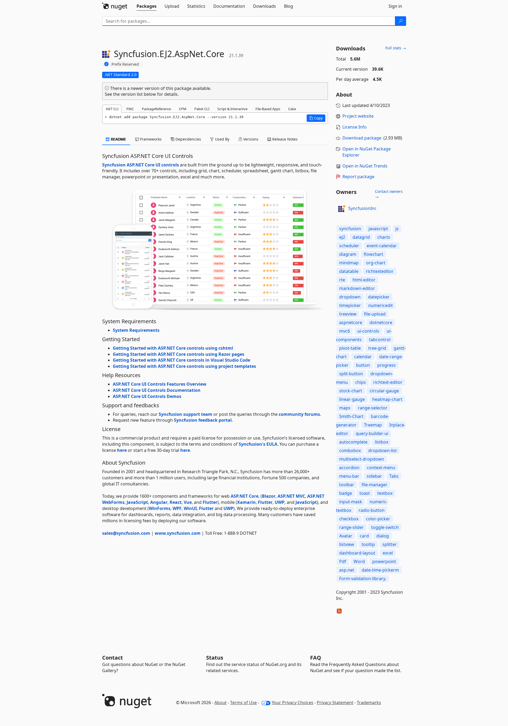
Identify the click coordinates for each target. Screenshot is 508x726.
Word (359, 561)
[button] (316, 118)
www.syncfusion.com (178, 533)
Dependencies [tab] (187, 139)
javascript (378, 229)
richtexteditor (380, 271)
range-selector (372, 408)
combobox (350, 450)
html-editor (364, 280)
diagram (347, 254)
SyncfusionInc (362, 208)
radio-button (372, 510)
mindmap (349, 263)
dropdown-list (382, 450)
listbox (381, 442)
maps (344, 408)
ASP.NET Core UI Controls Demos (147, 396)
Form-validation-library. (362, 578)
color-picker (378, 519)
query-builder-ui (372, 433)
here (122, 450)
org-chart (375, 263)
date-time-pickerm (380, 570)
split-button (351, 374)
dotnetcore (381, 322)
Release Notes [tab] (284, 139)
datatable (348, 271)
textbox (385, 493)
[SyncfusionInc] (341, 208)
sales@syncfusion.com (126, 533)
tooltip (368, 544)
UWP (280, 502)
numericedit (380, 305)
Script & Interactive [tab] (232, 108)
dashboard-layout (357, 553)
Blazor (268, 496)
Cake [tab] (292, 108)
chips (360, 382)
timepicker (350, 305)
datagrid (361, 237)
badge (345, 493)
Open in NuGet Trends (364, 166)
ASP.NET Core (244, 496)
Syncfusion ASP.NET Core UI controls (140, 165)
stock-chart (350, 391)
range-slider (351, 527)
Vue (188, 502)
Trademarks (369, 702)
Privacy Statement (335, 702)
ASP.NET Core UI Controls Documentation (157, 390)
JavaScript (137, 502)
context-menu (381, 467)
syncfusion (350, 229)
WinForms (159, 508)
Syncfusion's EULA (258, 444)
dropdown (350, 297)
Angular (158, 502)
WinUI (190, 508)
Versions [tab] (250, 139)
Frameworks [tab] (150, 139)
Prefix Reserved (125, 64)
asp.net (346, 570)
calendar (363, 357)
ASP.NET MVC (291, 496)
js (397, 229)
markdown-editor (357, 288)
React (176, 502)
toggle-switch (385, 527)
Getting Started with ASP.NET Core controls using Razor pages (178, 354)
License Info (354, 127)
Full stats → (395, 47)
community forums (299, 414)
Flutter (210, 502)
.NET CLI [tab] (111, 108)
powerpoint (384, 561)
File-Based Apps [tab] (267, 108)
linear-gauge (352, 399)
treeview (348, 314)
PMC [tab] (130, 108)
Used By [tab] (221, 139)
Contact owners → (389, 194)
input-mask (350, 502)
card (364, 536)
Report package (358, 176)
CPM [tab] (182, 108)
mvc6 (344, 331)
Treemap (373, 425)
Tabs (394, 476)
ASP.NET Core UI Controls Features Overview (159, 384)
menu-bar (349, 476)
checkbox (348, 519)
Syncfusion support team (185, 414)
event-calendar (382, 246)
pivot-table (350, 348)
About (220, 702)
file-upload (375, 314)
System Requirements (136, 330)
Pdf (342, 561)
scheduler (349, 246)
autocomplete (353, 442)
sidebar (374, 476)
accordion (349, 467)
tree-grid (377, 348)
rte (342, 280)
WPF (177, 508)
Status (214, 657)
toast (364, 493)
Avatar (345, 536)
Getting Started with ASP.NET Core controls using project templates (184, 366)
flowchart (373, 254)
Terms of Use (243, 702)
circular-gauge (384, 391)
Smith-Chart (351, 416)
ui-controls (368, 331)
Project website (358, 116)
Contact (112, 657)
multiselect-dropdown (361, 459)
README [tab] (118, 139)
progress (386, 365)
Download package (361, 138)
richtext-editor (387, 382)
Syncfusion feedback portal (203, 420)
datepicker (379, 297)
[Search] (400, 21)
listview (346, 544)
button (363, 365)
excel (388, 553)
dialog (382, 536)
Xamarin (246, 502)
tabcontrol (379, 339)
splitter (389, 544)
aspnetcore (350, 322)
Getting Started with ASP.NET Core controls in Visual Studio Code (181, 360)
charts (383, 237)
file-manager (374, 485)
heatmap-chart (387, 399)
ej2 (342, 237)
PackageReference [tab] (156, 108)
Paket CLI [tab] (201, 108)
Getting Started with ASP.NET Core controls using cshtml (173, 348)
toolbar (346, 485)
